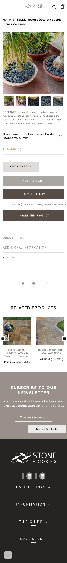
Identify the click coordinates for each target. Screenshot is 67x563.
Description (14, 238)
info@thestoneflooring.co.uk (52, 204)
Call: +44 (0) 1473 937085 (22, 204)
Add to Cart (33, 180)
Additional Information (25, 247)
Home (7, 19)
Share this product (34, 215)
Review (9, 257)
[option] (9, 102)
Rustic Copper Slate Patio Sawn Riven (50, 351)
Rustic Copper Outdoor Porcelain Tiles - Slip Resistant (16, 353)
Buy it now (34, 194)
